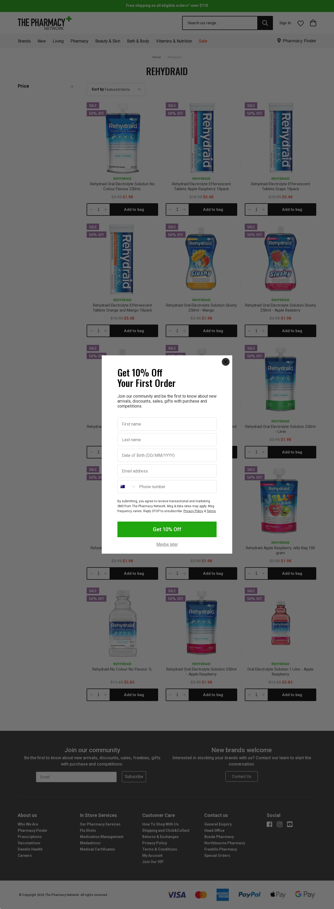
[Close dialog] (226, 362)
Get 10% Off (167, 529)
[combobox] (127, 486)
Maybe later (167, 544)
